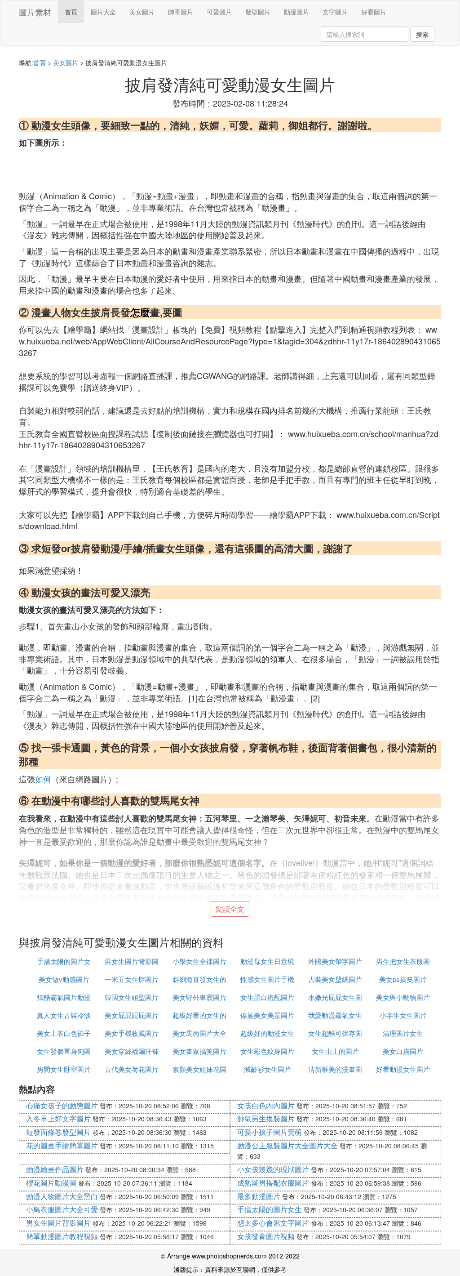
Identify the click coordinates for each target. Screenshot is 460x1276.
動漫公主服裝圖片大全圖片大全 (287, 1145)
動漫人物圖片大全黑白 (62, 1196)
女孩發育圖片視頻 (266, 1236)
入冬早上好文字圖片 (58, 1118)
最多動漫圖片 (258, 1196)
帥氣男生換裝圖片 (266, 1118)
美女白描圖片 (403, 1051)
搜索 (422, 34)
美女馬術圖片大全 (199, 1033)
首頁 (71, 11)
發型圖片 (257, 11)
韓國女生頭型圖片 (132, 997)
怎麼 (140, 312)
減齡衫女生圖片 (267, 1069)
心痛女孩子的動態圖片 (62, 1105)
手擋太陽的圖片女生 (269, 1209)
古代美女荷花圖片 (132, 1069)
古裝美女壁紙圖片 (335, 979)
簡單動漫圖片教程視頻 (62, 1236)
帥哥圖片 (180, 11)
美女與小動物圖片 (403, 997)
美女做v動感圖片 (64, 979)
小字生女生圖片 (403, 1015)
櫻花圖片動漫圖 (51, 1183)
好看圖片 (373, 11)
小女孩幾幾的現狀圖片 (273, 1169)
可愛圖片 (219, 11)
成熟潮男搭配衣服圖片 (273, 1183)
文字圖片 (335, 11)
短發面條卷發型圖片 (58, 1132)
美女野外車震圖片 (199, 997)
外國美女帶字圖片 (335, 961)
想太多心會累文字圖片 (273, 1223)
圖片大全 (103, 11)
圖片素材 (35, 12)
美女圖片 (142, 11)
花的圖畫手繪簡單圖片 (62, 1145)
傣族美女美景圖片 (267, 1015)
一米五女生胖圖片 (132, 979)
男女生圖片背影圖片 (58, 1223)
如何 (43, 779)
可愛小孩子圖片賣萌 (269, 1132)
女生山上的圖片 (335, 1051)
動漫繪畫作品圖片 (55, 1169)
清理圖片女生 (403, 1033)
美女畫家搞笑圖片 (199, 1051)
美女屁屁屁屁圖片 (132, 1015)
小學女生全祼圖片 (199, 961)
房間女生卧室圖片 (64, 1069)
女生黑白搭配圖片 (267, 997)
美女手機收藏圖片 (132, 1033)
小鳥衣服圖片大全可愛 (62, 1209)
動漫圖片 (296, 11)
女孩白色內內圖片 (266, 1105)
